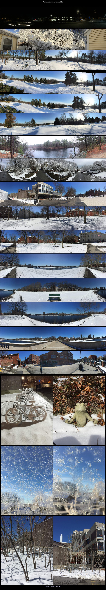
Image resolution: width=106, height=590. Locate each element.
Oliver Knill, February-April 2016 (53, 586)
